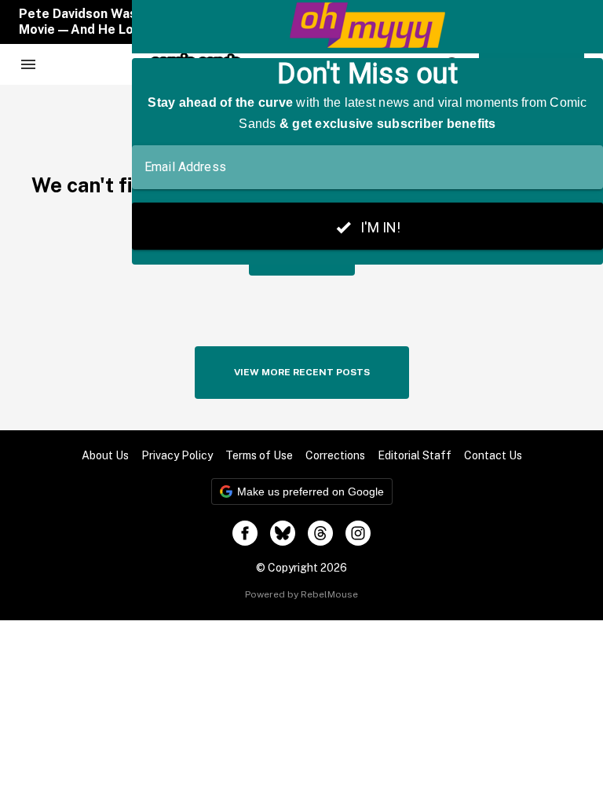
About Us (105, 455)
